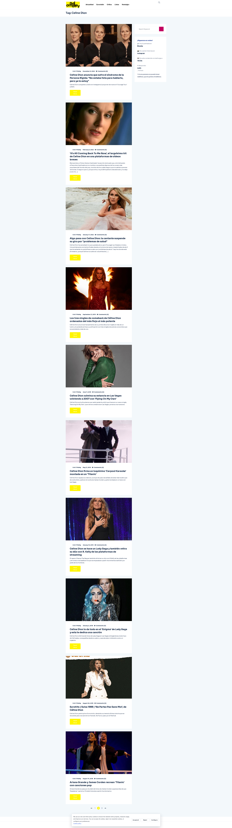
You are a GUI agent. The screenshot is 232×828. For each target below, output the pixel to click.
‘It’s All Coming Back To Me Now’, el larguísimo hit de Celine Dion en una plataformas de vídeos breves (98, 156)
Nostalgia (125, 4)
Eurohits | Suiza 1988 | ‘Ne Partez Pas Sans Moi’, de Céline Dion (98, 708)
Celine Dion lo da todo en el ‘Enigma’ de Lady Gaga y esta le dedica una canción (98, 631)
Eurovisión (100, 4)
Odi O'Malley (76, 71)
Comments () (102, 71)
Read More (75, 93)
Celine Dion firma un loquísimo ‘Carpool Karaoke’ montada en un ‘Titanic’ (98, 473)
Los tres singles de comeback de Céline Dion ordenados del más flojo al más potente (95, 320)
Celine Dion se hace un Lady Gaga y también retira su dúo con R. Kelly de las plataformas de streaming (98, 551)
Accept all (136, 820)
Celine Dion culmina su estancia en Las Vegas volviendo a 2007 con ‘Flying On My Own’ (96, 397)
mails (139, 68)
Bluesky (140, 46)
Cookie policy (77, 823)
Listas (117, 4)
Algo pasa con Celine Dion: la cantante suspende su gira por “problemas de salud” (97, 240)
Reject (145, 820)
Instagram (141, 53)
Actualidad (90, 4)
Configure (154, 820)
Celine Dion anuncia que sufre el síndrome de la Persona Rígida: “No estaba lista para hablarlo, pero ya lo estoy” (97, 78)
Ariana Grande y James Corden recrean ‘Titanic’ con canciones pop (97, 784)
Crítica (109, 4)
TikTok (139, 61)
